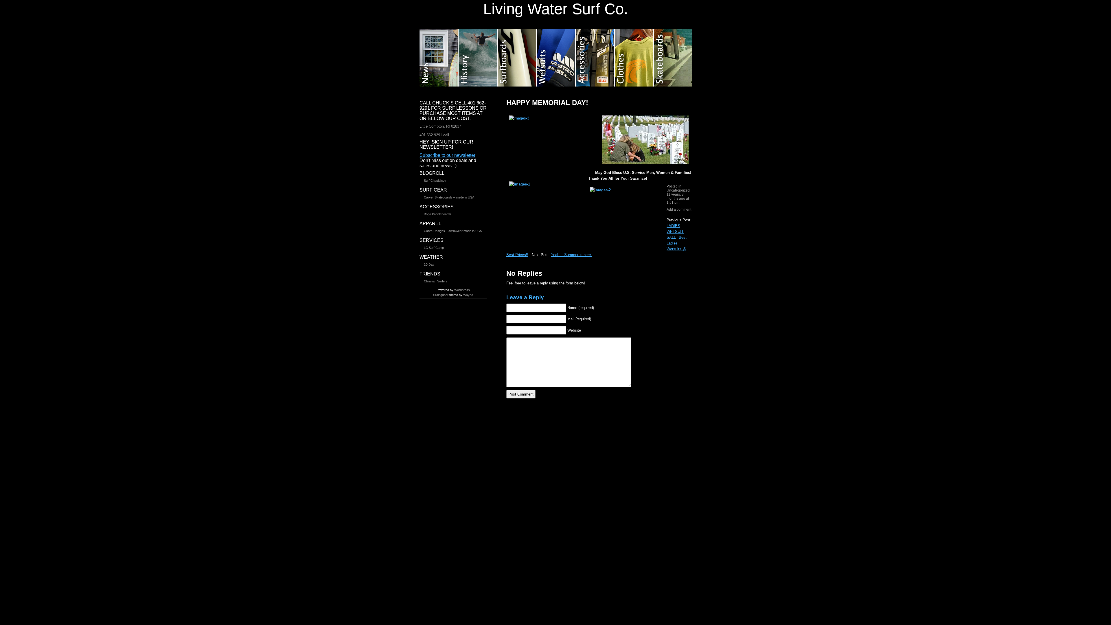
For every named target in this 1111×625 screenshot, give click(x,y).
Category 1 (439, 58)
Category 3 (517, 58)
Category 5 (595, 58)
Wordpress (462, 290)
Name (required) (580, 308)
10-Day (429, 264)
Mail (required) (579, 319)
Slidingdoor (440, 295)
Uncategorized (678, 190)
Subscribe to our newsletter (447, 155)
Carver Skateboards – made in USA (449, 197)
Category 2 (478, 58)
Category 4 (556, 58)
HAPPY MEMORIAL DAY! (547, 102)
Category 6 (634, 58)
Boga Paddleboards (437, 214)
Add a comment (679, 209)
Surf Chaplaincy (435, 180)
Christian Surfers (436, 281)
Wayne (468, 295)
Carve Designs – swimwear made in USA (453, 231)
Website (574, 330)
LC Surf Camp (434, 247)
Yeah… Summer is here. (571, 255)
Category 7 (673, 58)
